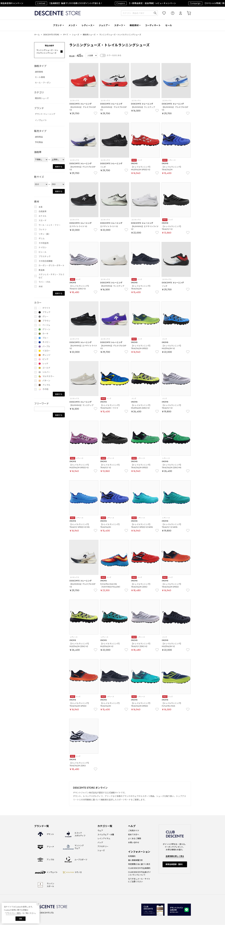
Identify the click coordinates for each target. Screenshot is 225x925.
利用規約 (131, 856)
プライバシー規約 (13, 913)
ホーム (37, 34)
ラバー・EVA (44, 282)
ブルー (45, 338)
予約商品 (39, 142)
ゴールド (46, 368)
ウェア (100, 830)
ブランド (57, 25)
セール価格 (40, 77)
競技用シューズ (89, 34)
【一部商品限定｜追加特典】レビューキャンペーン (139, 3)
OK (20, 919)
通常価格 (39, 72)
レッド (45, 363)
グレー (45, 316)
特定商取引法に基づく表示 (139, 864)
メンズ (71, 25)
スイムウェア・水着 (106, 834)
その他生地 (44, 243)
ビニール (43, 252)
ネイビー (46, 342)
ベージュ (46, 325)
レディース (87, 25)
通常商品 (39, 137)
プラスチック (45, 256)
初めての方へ (133, 834)
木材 (41, 286)
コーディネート (153, 25)
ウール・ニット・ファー (49, 225)
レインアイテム (104, 838)
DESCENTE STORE (58, 13)
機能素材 (134, 25)
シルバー (46, 372)
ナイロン (43, 247)
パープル (46, 346)
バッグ (100, 842)
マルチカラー (48, 376)
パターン (46, 380)
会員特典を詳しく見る (175, 856)
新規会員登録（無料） (175, 864)
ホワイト (46, 308)
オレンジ (46, 355)
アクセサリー (103, 846)
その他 (45, 389)
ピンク (45, 359)
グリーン (46, 329)
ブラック (46, 312)
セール (168, 25)
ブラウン (46, 320)
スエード (43, 220)
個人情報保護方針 (135, 860)
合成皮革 (43, 211)
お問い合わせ (133, 842)
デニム (42, 238)
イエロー (46, 350)
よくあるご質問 (134, 838)
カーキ (45, 333)
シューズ (75, 34)
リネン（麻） (45, 234)
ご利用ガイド (133, 830)
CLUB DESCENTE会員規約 (139, 868)
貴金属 (42, 270)
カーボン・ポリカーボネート (51, 265)
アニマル (46, 385)
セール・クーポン (43, 82)
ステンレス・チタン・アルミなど (51, 276)
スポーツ (118, 25)
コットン (43, 229)
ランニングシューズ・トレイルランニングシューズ (120, 34)
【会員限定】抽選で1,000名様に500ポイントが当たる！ (62, 3)
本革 (41, 207)
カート (187, 13)
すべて (65, 34)
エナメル (43, 216)
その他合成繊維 (45, 261)
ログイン (178, 13)
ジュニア (103, 25)
